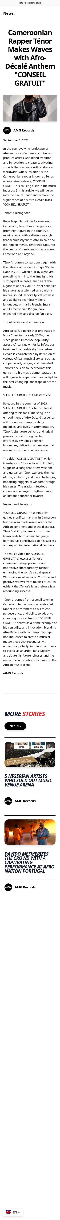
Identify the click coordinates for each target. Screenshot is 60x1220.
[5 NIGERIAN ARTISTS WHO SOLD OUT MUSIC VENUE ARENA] (30, 754)
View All (15, 726)
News (8, 13)
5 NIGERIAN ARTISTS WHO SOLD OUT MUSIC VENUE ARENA (28, 780)
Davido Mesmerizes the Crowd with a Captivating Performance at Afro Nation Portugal (29, 862)
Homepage (35, 2)
